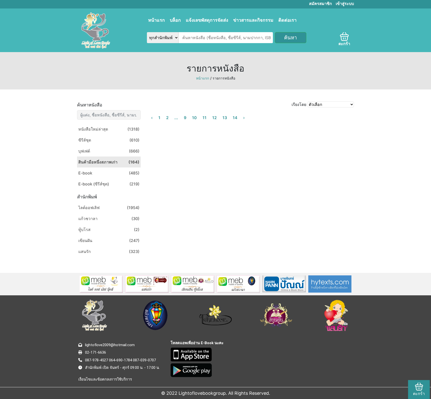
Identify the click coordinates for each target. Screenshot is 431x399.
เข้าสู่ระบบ (345, 3)
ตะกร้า (344, 43)
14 (235, 117)
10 (194, 117)
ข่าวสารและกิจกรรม (253, 20)
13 (224, 117)
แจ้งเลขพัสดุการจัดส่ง (207, 20)
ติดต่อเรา (287, 20)
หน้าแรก (156, 20)
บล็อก (175, 20)
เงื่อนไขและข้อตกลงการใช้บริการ (105, 379)
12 (214, 117)
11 (205, 117)
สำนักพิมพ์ (87, 196)
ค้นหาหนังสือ (89, 104)
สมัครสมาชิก (320, 3)
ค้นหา (290, 38)
